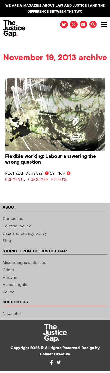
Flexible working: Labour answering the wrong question (50, 159)
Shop (8, 241)
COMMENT (14, 179)
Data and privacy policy (25, 233)
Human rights (15, 284)
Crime (8, 270)
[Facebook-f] (51, 362)
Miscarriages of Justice (24, 262)
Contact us (13, 219)
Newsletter (12, 313)
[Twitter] (58, 362)
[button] (93, 24)
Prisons (10, 277)
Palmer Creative (55, 354)
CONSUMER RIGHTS (47, 179)
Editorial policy (17, 226)
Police (8, 292)
